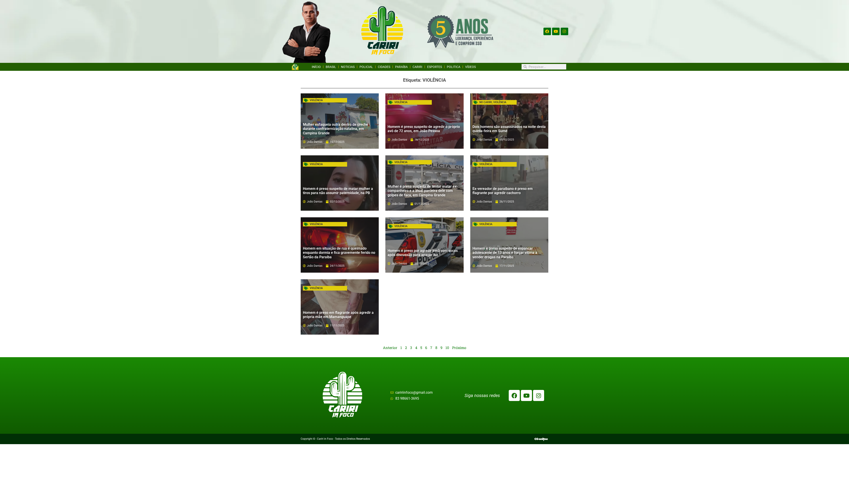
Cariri (417, 67)
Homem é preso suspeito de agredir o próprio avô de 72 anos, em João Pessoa (424, 129)
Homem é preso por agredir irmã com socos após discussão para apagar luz (423, 253)
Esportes (434, 67)
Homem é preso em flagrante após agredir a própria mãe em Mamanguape (338, 314)
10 (447, 347)
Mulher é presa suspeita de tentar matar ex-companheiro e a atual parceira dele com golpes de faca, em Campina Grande (423, 190)
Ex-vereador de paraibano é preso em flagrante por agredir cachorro (502, 191)
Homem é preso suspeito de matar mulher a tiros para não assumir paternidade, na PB (338, 191)
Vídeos (470, 67)
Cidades (384, 67)
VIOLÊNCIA (316, 100)
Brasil (331, 67)
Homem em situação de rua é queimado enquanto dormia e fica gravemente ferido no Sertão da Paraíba (339, 252)
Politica (453, 67)
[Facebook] (547, 31)
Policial (366, 67)
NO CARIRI (485, 102)
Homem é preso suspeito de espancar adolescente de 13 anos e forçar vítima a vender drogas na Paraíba (504, 252)
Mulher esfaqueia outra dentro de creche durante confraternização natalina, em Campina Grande (335, 128)
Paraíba (401, 67)
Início (316, 67)
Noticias (348, 67)
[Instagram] (564, 31)
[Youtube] (556, 31)
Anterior (390, 347)
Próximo (459, 347)
